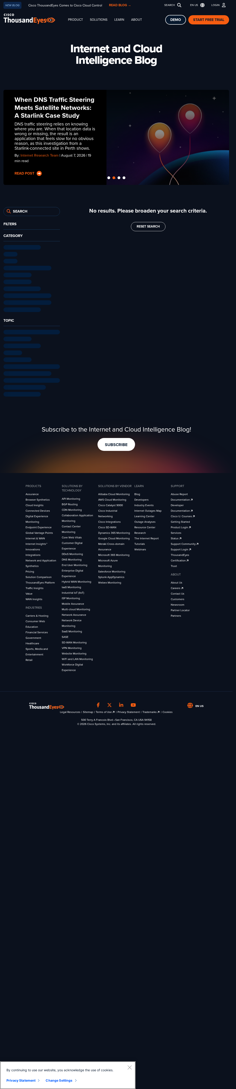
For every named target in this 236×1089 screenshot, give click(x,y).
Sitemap (88, 710)
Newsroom (177, 603)
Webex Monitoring (109, 581)
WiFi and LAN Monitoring (77, 657)
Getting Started (180, 520)
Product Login (180, 526)
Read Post (25, 173)
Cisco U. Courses (182, 515)
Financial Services (37, 631)
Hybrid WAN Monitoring (76, 580)
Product (75, 20)
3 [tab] (119, 176)
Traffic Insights (35, 586)
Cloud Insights (35, 503)
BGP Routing (70, 502)
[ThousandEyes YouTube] (133, 704)
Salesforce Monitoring (111, 570)
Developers (141, 498)
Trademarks (149, 710)
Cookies (167, 710)
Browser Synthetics (38, 498)
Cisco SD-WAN (107, 526)
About (136, 20)
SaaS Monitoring (72, 629)
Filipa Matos (30, 160)
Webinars (140, 548)
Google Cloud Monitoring (114, 537)
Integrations (33, 553)
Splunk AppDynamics (111, 575)
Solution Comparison (39, 575)
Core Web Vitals (72, 535)
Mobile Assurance (73, 602)
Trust (174, 564)
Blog (137, 492)
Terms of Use (104, 710)
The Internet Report (146, 537)
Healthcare (32, 642)
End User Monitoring (74, 563)
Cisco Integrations (109, 520)
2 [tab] (114, 176)
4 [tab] (124, 176)
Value (29, 592)
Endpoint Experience (39, 526)
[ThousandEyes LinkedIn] (121, 704)
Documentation (181, 498)
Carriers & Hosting (37, 614)
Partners (176, 614)
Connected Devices (38, 509)
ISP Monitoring (71, 596)
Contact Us (177, 592)
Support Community (183, 542)
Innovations (33, 548)
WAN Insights (34, 597)
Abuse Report (179, 492)
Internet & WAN (35, 537)
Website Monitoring (74, 652)
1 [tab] (108, 176)
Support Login (180, 548)
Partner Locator (180, 608)
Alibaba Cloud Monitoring (114, 492)
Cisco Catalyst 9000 (110, 503)
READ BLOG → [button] (120, 5)
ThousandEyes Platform (40, 581)
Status (175, 537)
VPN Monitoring (72, 646)
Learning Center (144, 515)
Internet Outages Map (148, 509)
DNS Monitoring (72, 558)
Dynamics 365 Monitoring (114, 531)
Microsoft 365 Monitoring (114, 553)
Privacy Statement (129, 710)
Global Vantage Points (39, 531)
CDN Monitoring (72, 508)
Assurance (32, 492)
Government (33, 636)
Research (140, 531)
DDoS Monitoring (72, 552)
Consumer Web (35, 620)
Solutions (98, 20)
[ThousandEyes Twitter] (109, 704)
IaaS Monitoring (71, 585)
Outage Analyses (145, 520)
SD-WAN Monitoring (74, 640)
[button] (196, 5)
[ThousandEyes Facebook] (98, 704)
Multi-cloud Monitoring (76, 607)
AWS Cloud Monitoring (112, 498)
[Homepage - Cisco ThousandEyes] (34, 19)
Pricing (30, 570)
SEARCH (169, 5)
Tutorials (139, 542)
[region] (68, 1075)
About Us (176, 581)
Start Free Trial (208, 20)
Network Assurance (74, 613)
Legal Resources (70, 710)
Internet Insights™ (36, 542)
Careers (176, 586)
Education (32, 625)
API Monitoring (71, 497)
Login (215, 5)
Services (176, 531)
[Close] (129, 1067)
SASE (65, 635)
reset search (148, 225)
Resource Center (144, 526)
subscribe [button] (116, 443)
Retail (29, 658)
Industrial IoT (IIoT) (73, 591)
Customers (177, 597)
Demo (175, 20)
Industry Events (144, 503)
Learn (119, 20)
